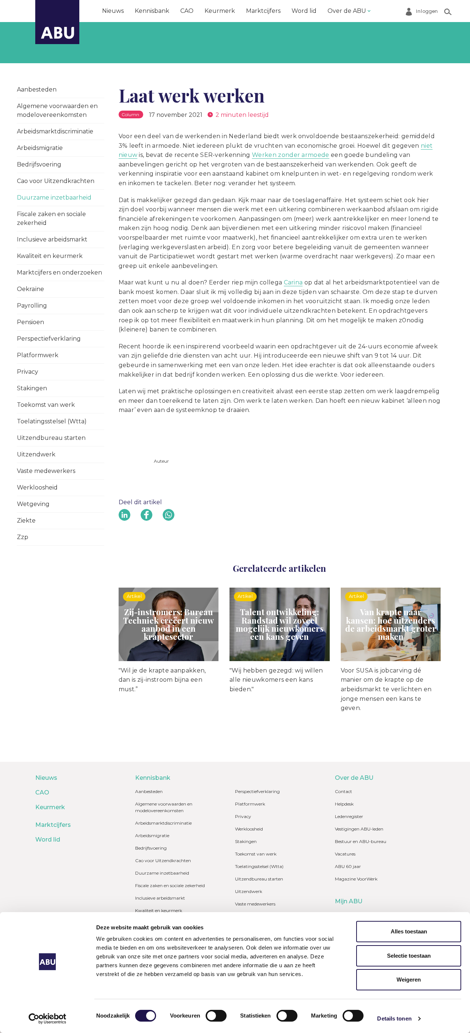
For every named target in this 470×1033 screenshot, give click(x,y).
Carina (293, 282)
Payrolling (32, 305)
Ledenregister (349, 816)
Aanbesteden (37, 89)
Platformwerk (37, 355)
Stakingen (32, 388)
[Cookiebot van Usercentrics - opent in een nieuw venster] (47, 1018)
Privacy (27, 371)
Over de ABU (347, 10)
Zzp (22, 537)
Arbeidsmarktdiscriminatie (55, 131)
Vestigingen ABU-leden (359, 829)
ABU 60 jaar (348, 866)
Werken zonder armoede (290, 154)
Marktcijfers (263, 10)
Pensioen (30, 322)
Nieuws (113, 10)
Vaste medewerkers (46, 470)
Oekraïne (30, 289)
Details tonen (394, 1018)
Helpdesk (344, 804)
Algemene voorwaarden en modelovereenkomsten (57, 110)
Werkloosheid (37, 487)
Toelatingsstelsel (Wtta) (52, 421)
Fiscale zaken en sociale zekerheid (51, 218)
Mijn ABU (348, 901)
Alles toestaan (409, 931)
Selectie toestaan (409, 956)
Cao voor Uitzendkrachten (55, 180)
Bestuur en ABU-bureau (360, 841)
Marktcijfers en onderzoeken (59, 272)
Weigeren (409, 979)
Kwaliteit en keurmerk (50, 255)
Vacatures (345, 854)
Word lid (304, 10)
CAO (187, 10)
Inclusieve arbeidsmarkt (52, 239)
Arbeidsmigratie (40, 147)
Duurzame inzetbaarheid (54, 197)
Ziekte (26, 520)
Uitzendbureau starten (51, 437)
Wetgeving (33, 504)
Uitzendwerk (36, 454)
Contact (343, 791)
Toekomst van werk (46, 404)
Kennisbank (152, 10)
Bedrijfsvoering (39, 164)
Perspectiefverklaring (49, 338)
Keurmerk (220, 10)
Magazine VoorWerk (356, 879)
